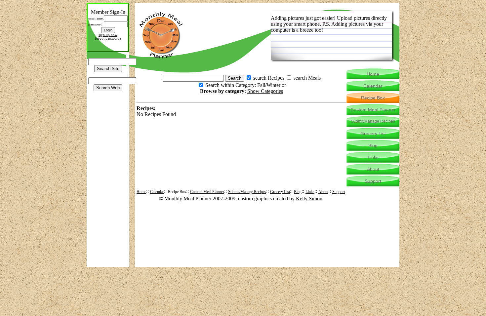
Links (309, 191)
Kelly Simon (309, 198)
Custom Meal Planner (207, 191)
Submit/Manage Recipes (247, 191)
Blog (298, 191)
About (323, 191)
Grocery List (280, 191)
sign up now (108, 35)
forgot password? (108, 38)
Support (338, 191)
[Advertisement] (241, 133)
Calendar (157, 191)
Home (141, 191)
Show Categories (265, 91)
